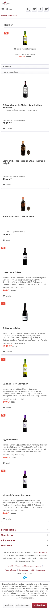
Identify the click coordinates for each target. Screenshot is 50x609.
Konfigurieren (39, 605)
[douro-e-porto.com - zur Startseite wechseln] (6, 3)
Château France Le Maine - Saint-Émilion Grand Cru (22, 106)
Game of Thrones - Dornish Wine (18, 216)
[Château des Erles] (25, 312)
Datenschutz (23, 570)
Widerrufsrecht (10, 570)
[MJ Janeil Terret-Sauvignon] (25, 37)
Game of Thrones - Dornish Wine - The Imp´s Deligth (24, 162)
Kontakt (10, 566)
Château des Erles (11, 328)
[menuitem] (6, 9)
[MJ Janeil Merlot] (25, 424)
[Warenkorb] (46, 9)
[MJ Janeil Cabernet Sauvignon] (25, 479)
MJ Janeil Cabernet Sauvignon (17, 495)
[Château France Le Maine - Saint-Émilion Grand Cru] (25, 89)
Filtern (8, 66)
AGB (32, 570)
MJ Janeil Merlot (10, 439)
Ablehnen (9, 605)
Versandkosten (41, 552)
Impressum (40, 570)
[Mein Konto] (40, 9)
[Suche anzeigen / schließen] (28, 9)
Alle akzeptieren (23, 605)
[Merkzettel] (34, 9)
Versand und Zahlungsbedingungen (28, 566)
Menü (9, 9)
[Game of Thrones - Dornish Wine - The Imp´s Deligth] (25, 145)
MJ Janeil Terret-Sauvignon (25, 49)
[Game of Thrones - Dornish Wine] (25, 201)
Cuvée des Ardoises (12, 272)
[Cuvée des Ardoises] (25, 256)
